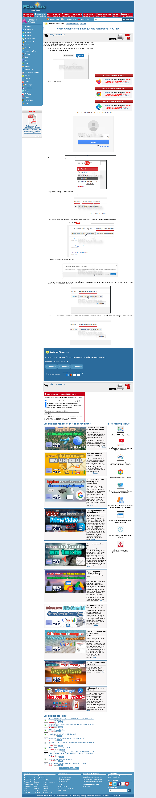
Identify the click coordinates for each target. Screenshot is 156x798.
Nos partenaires (74, 796)
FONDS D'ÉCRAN (103, 15)
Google (45, 784)
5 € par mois (51, 366)
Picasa (45, 790)
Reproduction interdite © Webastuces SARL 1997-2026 (103, 796)
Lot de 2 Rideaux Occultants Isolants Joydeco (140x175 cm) (67, 763)
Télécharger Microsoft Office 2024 (95, 689)
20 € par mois (77, 366)
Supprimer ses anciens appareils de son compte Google (95, 481)
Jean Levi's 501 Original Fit (57, 730)
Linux (25, 788)
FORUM (127, 15)
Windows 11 (27, 776)
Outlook (36, 788)
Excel (44, 778)
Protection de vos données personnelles (57, 419)
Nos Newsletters (69, 20)
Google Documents (49, 782)
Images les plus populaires (66, 788)
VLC (25, 790)
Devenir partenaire (62, 796)
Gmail (35, 786)
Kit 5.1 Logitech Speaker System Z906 (60, 759)
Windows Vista (28, 784)
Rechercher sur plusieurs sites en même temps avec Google (120, 491)
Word (44, 776)
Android (36, 776)
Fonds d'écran (62, 786)
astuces (97, 776)
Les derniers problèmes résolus (118, 776)
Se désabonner (72, 418)
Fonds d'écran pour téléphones (92, 782)
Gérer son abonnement (53, 374)
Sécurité (45, 788)
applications (90, 776)
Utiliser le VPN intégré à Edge (120, 435)
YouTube (45, 786)
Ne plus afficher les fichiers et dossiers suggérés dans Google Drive (95, 574)
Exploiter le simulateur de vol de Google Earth (95, 428)
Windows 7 (27, 782)
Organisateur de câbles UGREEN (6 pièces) (62, 734)
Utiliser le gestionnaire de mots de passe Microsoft (120, 521)
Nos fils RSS (54, 20)
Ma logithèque (62, 782)
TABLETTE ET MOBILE (72, 15)
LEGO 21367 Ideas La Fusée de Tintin (60, 748)
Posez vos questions (114, 778)
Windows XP (28, 786)
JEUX (116, 15)
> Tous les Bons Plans (69, 768)
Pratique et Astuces (32, 21)
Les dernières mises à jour (66, 776)
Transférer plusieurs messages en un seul (94, 454)
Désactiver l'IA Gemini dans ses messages (94, 606)
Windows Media (48, 792)
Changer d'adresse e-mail (75, 416)
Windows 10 (28, 778)
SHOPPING (88, 15)
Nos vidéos (85, 20)
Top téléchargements (64, 778)
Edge (35, 780)
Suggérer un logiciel (64, 780)
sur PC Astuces (124, 82)
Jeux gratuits (62, 790)
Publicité (52, 796)
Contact (82, 796)
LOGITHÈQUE (53, 15)
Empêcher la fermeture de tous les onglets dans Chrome (120, 449)
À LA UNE (28, 15)
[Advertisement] (89, 6)
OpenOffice (46, 780)
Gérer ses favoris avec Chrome (120, 478)
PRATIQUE (40, 15)
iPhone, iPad (38, 778)
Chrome (36, 782)
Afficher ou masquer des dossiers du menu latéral (96, 633)
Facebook (37, 792)
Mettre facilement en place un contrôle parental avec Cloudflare (120, 463)
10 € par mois (64, 366)
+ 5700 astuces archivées (53, 416)
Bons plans (86, 786)
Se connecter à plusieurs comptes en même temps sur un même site (120, 506)
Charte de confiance (42, 796)
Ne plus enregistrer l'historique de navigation (120, 536)
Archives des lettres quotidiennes (55, 418)
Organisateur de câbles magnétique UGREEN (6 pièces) (66, 738)
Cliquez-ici (39, 136)
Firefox (36, 784)
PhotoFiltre (27, 792)
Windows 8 (27, 780)
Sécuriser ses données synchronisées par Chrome (120, 551)
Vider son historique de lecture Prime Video (95, 511)
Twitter (36, 790)
